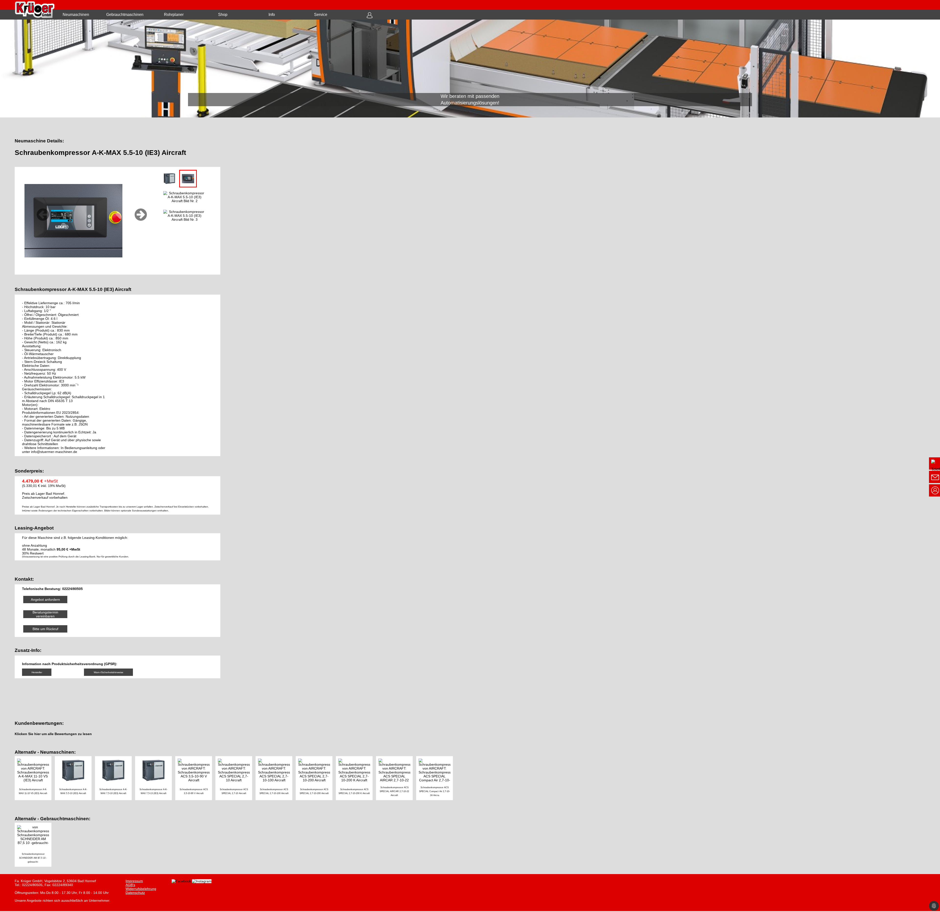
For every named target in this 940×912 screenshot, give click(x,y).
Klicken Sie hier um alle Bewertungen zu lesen (53, 734)
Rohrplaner (174, 14)
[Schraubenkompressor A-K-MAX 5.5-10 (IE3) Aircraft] (75, 779)
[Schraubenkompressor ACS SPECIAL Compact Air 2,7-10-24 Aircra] (435, 779)
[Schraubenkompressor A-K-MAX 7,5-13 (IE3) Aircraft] (155, 779)
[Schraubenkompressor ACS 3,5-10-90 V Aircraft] (195, 779)
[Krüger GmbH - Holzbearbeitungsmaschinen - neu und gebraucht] (470, 68)
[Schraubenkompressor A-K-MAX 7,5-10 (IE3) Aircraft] (115, 779)
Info (272, 14)
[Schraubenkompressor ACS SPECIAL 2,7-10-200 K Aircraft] (356, 779)
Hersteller (37, 672)
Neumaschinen (76, 14)
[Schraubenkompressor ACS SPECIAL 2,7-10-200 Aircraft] (316, 779)
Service (320, 14)
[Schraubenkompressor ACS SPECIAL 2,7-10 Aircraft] (235, 779)
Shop (222, 14)
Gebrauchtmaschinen (124, 14)
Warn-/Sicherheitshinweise (108, 672)
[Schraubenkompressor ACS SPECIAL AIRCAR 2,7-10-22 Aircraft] (396, 779)
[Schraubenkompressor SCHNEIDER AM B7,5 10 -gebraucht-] (34, 845)
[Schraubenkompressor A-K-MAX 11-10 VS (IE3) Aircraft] (35, 779)
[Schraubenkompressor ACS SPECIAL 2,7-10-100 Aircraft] (276, 779)
